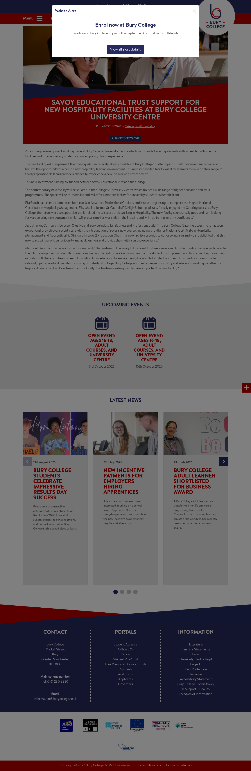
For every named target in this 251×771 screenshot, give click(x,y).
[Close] (194, 11)
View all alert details (125, 49)
